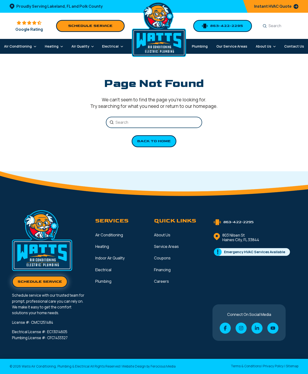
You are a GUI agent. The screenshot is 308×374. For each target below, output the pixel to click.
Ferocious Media (163, 366)
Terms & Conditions (246, 366)
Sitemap (292, 366)
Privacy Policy (273, 366)
